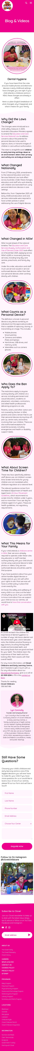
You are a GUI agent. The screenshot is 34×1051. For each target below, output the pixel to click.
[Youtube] (3, 927)
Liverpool (5, 1017)
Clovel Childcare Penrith (9, 1022)
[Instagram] (9, 927)
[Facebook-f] (6, 927)
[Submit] (29, 935)
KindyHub (5, 1040)
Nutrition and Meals (8, 1035)
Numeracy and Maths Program (12, 999)
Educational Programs (10, 673)
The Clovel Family (7, 950)
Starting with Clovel (8, 1045)
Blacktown (5, 1009)
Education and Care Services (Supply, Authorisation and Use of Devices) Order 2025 (15, 248)
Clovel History (6, 955)
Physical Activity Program (10, 989)
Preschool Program (8, 986)
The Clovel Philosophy (9, 952)
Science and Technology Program (12, 991)
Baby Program (6, 983)
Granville (4, 1012)
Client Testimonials (8, 1037)
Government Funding (8, 1043)
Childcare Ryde (7, 1019)
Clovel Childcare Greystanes (11, 1025)
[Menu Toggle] (30, 2)
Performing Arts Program (10, 994)
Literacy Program (7, 996)
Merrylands (5, 1014)
